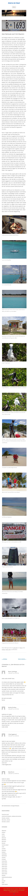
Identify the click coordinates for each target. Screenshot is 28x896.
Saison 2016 (4, 868)
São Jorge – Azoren (6, 819)
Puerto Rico (4, 861)
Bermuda (4, 841)
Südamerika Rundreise (7, 877)
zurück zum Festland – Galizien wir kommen (11, 816)
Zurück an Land (5, 814)
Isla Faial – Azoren (6, 821)
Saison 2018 (4, 871)
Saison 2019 (4, 873)
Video (3, 882)
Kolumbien (4, 853)
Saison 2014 (4, 864)
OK (14, 893)
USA (3, 879)
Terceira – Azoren (5, 818)
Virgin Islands (22, 659)
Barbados (4, 839)
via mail (3, 880)
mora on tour (14, 3)
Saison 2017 (8, 649)
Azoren (3, 836)
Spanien (3, 875)
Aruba (3, 834)
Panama (3, 857)
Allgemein (4, 830)
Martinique (4, 855)
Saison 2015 (4, 866)
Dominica (4, 850)
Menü (14, 7)
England (3, 852)
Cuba (3, 846)
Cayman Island (5, 845)
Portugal (4, 859)
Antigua (3, 649)
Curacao (3, 848)
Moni (21, 647)
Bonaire (3, 843)
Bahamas (4, 837)
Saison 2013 (4, 862)
